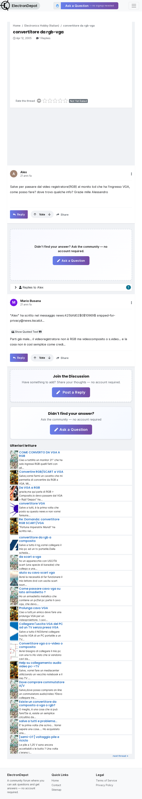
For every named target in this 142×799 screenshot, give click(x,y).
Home (17, 25)
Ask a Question (73, 260)
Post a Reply (74, 392)
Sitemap (56, 789)
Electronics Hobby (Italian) (41, 25)
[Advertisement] (72, 68)
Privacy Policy (104, 785)
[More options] (131, 174)
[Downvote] (49, 214)
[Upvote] (35, 214)
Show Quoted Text (26, 331)
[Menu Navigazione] (134, 5)
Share (64, 214)
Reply (20, 214)
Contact (56, 785)
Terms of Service (106, 780)
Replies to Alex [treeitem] (76, 287)
